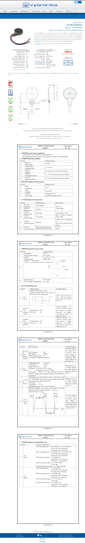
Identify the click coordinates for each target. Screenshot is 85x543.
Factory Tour (35, 11)
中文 (79, 2)
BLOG (44, 11)
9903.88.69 (48, 62)
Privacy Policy (19, 534)
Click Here (28, 73)
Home (5, 11)
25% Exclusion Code (39, 62)
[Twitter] (43, 538)
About (51, 11)
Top (81, 536)
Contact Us (59, 11)
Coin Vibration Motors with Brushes (44, 531)
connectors (38, 41)
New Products (24, 11)
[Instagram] (38, 536)
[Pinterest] (42, 541)
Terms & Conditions (19, 536)
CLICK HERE (37, 43)
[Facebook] (44, 536)
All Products (13, 11)
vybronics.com (62, 534)
